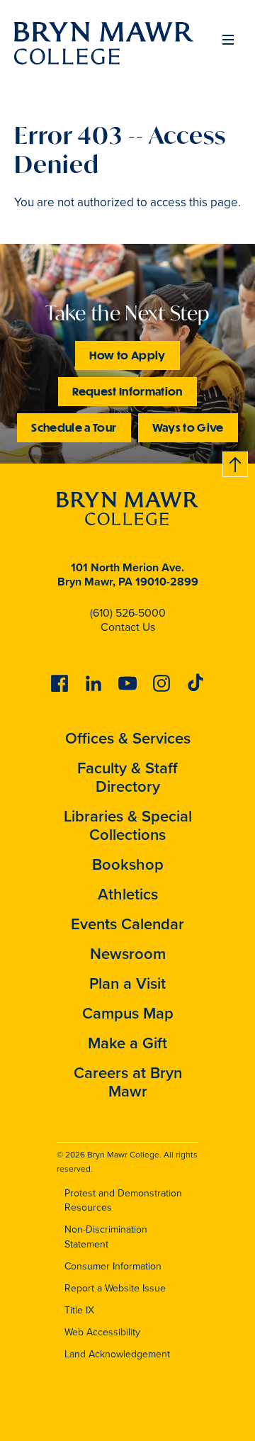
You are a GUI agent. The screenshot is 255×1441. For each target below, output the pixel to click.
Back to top (236, 462)
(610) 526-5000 (128, 613)
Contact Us (128, 627)
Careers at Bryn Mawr (128, 1082)
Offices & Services (128, 738)
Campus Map (128, 1013)
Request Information (127, 391)
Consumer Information (113, 1266)
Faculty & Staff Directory (127, 777)
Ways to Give (188, 427)
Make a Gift (127, 1043)
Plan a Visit (127, 983)
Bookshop (128, 864)
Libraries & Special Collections (128, 825)
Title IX (79, 1310)
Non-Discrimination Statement (105, 1237)
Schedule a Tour (73, 427)
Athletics (128, 894)
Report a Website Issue (115, 1288)
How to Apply (127, 354)
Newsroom (128, 953)
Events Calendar (127, 924)
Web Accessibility (102, 1332)
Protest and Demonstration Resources (123, 1201)
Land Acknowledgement (117, 1354)
